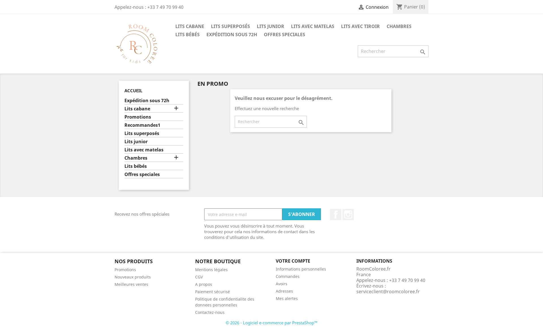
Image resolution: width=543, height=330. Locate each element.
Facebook (335, 214)
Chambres (399, 26)
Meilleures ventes (131, 284)
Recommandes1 (142, 125)
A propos (203, 284)
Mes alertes (287, 298)
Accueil (133, 90)
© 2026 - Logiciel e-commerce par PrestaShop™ (272, 322)
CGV (199, 277)
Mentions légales (211, 269)
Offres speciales (284, 34)
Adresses (284, 291)
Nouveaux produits (133, 277)
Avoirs (281, 283)
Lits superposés (230, 26)
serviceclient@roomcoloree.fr (388, 291)
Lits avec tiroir (360, 26)
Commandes (287, 276)
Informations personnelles (301, 269)
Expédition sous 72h (231, 34)
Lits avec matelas (312, 26)
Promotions (137, 117)
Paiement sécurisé (212, 291)
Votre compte (293, 261)
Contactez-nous (210, 312)
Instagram (348, 214)
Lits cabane (189, 26)
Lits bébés (187, 34)
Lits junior (270, 26)
